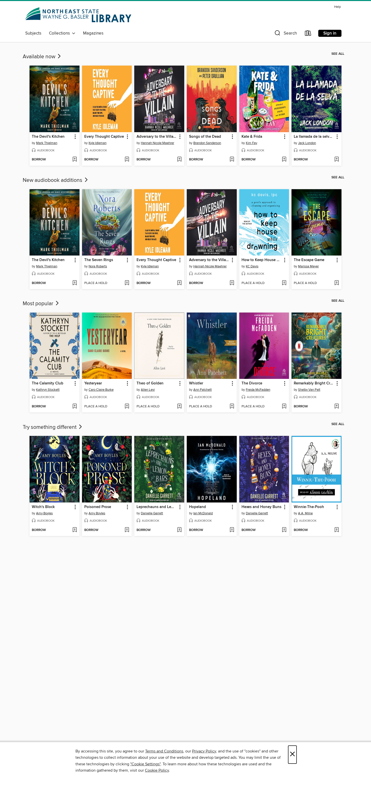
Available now (40, 56)
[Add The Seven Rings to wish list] (127, 283)
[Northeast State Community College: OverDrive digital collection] (79, 15)
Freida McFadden (258, 390)
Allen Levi (148, 390)
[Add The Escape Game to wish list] (336, 283)
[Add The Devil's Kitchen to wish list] (74, 159)
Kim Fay (251, 143)
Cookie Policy (157, 770)
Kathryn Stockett (48, 390)
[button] (285, 34)
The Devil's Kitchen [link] (48, 136)
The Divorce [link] (252, 383)
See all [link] (337, 53)
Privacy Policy (204, 751)
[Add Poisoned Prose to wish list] (127, 530)
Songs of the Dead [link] (205, 136)
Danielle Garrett (152, 513)
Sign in (329, 33)
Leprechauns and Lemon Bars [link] (157, 507)
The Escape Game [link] (309, 260)
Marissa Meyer (308, 266)
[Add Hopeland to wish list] (232, 530)
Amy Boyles (44, 513)
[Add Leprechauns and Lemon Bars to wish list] (179, 530)
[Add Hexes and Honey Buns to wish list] (284, 530)
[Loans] (308, 34)
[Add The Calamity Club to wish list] (74, 406)
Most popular (39, 303)
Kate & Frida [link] (252, 136)
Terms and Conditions (164, 751)
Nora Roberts (98, 266)
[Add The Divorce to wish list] (284, 406)
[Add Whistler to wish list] (232, 406)
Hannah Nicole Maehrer (157, 143)
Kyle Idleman (98, 143)
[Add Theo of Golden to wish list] (179, 406)
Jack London (307, 143)
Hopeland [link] (197, 507)
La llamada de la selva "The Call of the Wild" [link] (314, 136)
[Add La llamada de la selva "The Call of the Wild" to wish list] (336, 159)
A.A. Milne (305, 513)
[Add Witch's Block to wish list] (74, 530)
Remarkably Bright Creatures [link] (314, 383)
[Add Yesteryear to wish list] (127, 406)
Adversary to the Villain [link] (157, 136)
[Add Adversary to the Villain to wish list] (179, 159)
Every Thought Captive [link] (104, 136)
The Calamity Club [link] (47, 383)
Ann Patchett (202, 390)
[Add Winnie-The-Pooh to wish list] (336, 530)
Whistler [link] (196, 383)
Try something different (50, 427)
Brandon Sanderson (207, 143)
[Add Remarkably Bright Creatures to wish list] (336, 406)
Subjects (33, 33)
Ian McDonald (203, 513)
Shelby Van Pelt (309, 390)
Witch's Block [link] (43, 507)
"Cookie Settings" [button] (145, 764)
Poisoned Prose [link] (97, 507)
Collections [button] (60, 33)
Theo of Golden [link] (150, 383)
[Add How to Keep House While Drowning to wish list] (284, 283)
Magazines (93, 33)
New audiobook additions (53, 180)
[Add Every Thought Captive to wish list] (127, 159)
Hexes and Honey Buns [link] (261, 507)
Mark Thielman (46, 143)
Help (337, 7)
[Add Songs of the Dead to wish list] (232, 159)
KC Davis (252, 266)
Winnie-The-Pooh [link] (309, 507)
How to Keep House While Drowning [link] (262, 260)
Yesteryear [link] (93, 383)
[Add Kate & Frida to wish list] (284, 159)
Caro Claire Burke (101, 390)
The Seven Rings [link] (98, 260)
